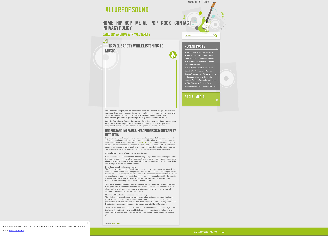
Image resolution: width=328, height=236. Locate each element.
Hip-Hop (124, 23)
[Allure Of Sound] (103, 2)
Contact (182, 23)
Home (107, 23)
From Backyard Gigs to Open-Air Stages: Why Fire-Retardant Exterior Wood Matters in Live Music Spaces (199, 55)
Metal (141, 23)
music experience (146, 142)
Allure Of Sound (127, 9)
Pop (154, 23)
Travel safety (115, 223)
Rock (166, 23)
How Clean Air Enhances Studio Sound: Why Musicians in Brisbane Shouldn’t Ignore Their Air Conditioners (200, 71)
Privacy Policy (117, 28)
